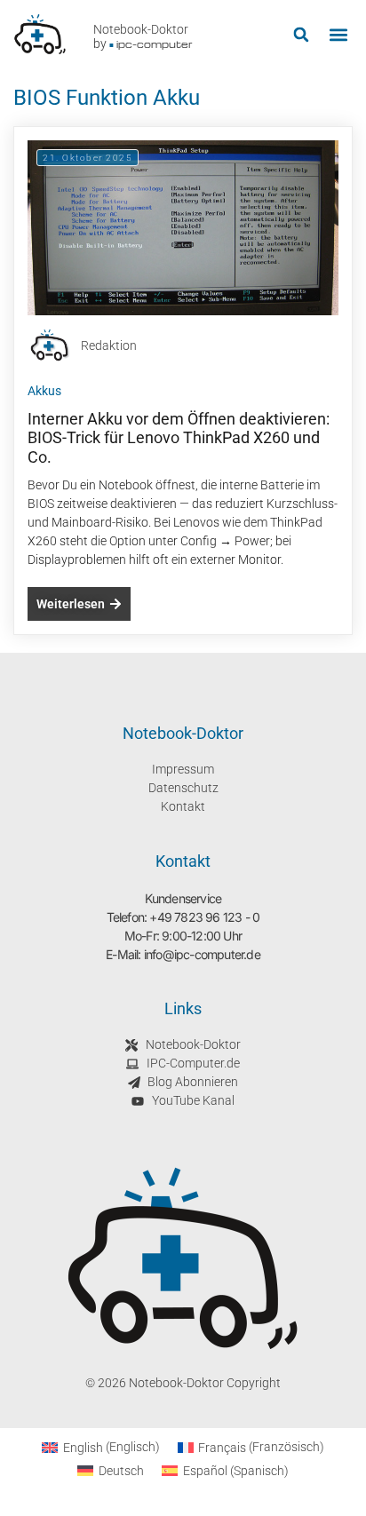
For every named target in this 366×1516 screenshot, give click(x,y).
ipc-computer (154, 44)
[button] (300, 35)
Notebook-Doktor (140, 29)
